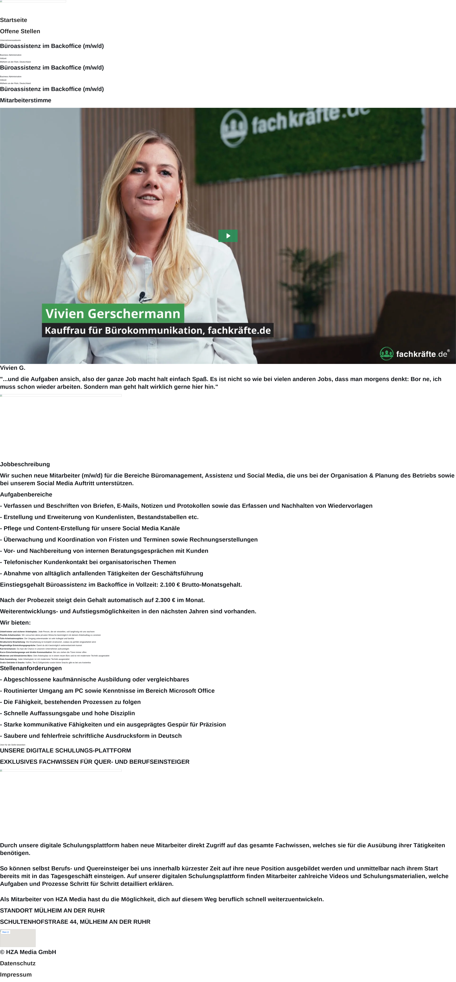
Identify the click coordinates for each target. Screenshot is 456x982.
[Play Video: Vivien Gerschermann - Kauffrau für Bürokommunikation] (228, 236)
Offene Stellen (20, 31)
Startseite (13, 20)
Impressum (16, 974)
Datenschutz (18, 963)
